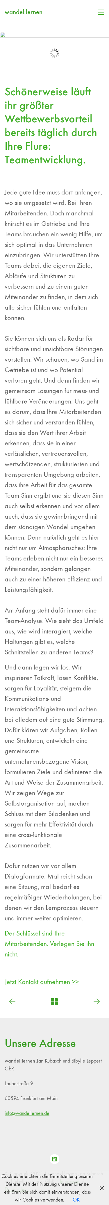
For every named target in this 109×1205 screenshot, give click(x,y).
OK (76, 1200)
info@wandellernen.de (27, 1113)
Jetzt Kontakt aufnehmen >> (42, 982)
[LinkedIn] (55, 1159)
